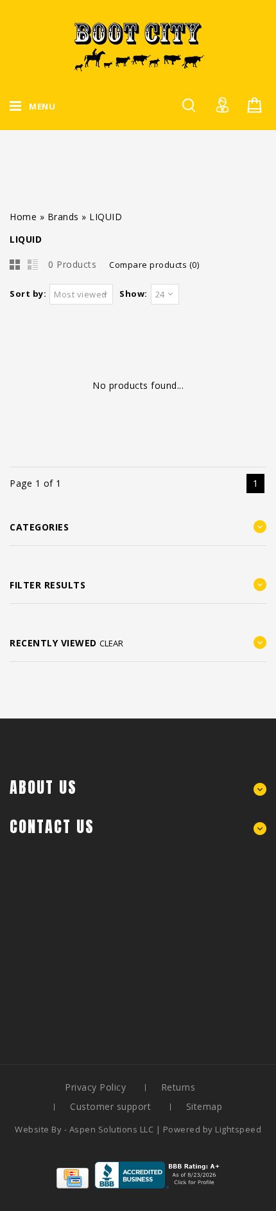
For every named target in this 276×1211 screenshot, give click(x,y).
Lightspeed (238, 1129)
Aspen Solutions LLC (112, 1129)
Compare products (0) (154, 264)
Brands (63, 217)
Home (23, 217)
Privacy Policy (95, 1087)
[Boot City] (138, 46)
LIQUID (105, 217)
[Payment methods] (72, 1185)
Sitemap (204, 1106)
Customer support (110, 1106)
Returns (178, 1087)
